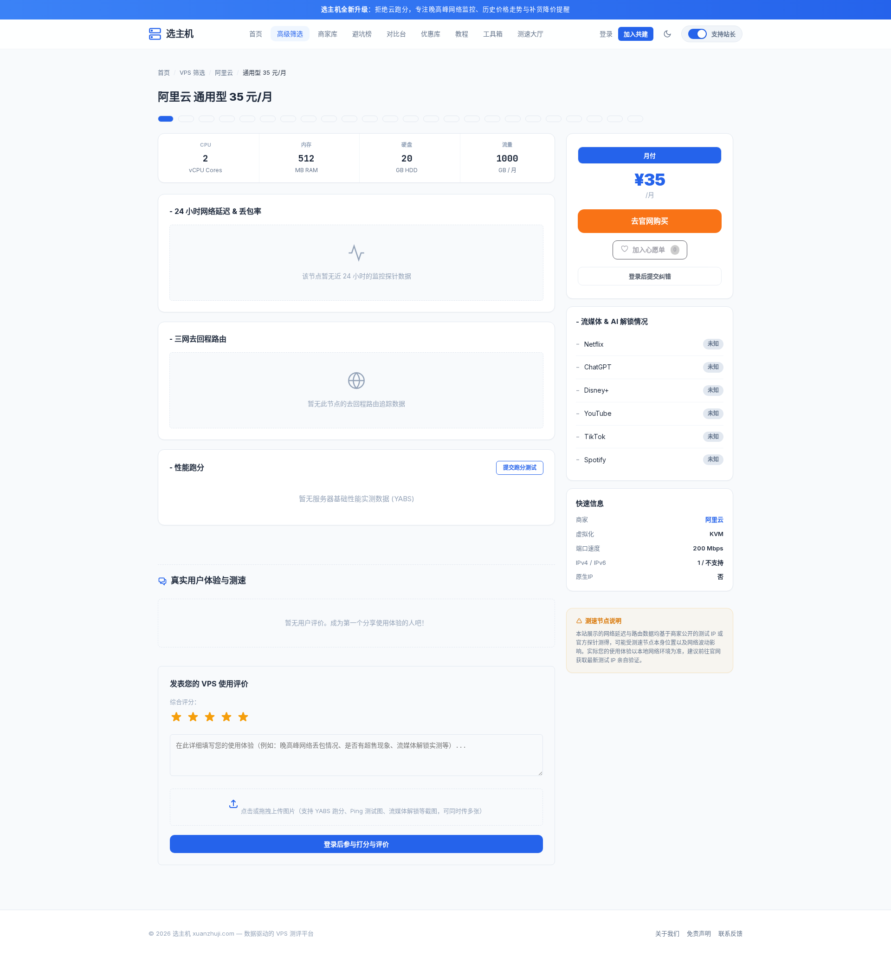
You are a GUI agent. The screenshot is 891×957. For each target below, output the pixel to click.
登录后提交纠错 (650, 276)
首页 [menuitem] (255, 34)
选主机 (180, 33)
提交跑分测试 (519, 467)
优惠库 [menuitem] (430, 34)
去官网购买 (649, 221)
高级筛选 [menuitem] (290, 34)
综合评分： (185, 701)
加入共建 (636, 34)
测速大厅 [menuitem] (530, 34)
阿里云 (224, 72)
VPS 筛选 (192, 72)
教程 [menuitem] (461, 34)
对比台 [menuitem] (396, 34)
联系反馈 (730, 933)
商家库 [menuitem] (327, 34)
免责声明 (699, 933)
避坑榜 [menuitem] (362, 34)
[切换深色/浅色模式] (667, 34)
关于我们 (667, 933)
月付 (650, 155)
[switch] (711, 34)
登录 (606, 34)
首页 (164, 72)
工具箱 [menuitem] (493, 34)
